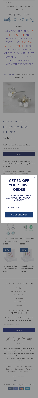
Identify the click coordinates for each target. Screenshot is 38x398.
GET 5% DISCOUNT (19, 215)
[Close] (34, 177)
